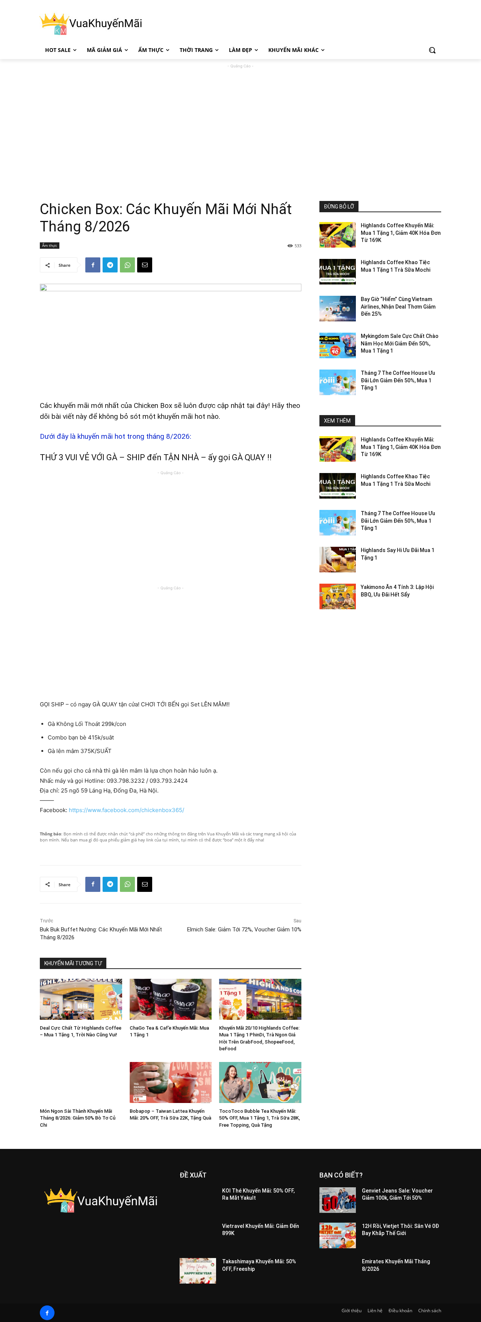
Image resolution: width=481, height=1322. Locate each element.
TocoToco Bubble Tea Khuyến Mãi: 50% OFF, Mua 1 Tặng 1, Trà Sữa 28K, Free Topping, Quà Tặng (259, 1117)
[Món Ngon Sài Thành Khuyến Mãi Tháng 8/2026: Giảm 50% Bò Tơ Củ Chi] (81, 1082)
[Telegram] (110, 264)
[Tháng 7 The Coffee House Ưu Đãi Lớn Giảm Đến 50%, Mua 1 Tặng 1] (337, 382)
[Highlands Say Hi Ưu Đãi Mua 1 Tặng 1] (337, 559)
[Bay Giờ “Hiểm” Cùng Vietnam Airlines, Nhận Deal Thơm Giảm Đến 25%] (337, 308)
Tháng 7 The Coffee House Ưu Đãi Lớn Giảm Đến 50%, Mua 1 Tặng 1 (398, 380)
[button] (432, 50)
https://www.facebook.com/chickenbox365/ (126, 810)
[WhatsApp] (127, 264)
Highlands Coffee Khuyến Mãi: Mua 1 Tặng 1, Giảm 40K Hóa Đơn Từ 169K (401, 232)
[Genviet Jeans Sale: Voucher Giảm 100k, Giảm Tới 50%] (337, 1200)
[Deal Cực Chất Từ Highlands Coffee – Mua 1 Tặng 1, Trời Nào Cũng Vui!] (81, 999)
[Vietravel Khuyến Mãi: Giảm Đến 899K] (198, 1235)
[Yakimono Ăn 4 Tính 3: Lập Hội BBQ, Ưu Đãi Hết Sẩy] (337, 596)
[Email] (144, 264)
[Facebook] (92, 264)
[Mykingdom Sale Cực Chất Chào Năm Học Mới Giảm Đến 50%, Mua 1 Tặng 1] (337, 345)
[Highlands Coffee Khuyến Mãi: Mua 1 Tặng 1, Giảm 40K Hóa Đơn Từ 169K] (337, 235)
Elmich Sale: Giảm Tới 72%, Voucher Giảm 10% (244, 929)
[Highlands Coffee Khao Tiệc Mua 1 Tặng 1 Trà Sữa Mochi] (337, 271)
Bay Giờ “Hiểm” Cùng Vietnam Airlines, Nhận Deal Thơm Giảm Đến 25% (398, 306)
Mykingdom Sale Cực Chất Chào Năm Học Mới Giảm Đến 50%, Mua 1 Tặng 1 (400, 343)
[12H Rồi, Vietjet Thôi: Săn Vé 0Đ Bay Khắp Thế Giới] (337, 1235)
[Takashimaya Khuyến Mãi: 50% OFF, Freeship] (198, 1271)
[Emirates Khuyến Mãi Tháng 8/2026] (337, 1271)
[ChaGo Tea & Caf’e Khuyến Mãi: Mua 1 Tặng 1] (171, 999)
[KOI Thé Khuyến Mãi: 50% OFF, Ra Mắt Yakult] (198, 1200)
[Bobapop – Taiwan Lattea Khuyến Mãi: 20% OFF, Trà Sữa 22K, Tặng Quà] (171, 1082)
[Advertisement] (240, 122)
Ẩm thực (49, 245)
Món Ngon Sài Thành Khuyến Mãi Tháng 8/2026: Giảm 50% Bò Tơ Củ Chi (77, 1117)
